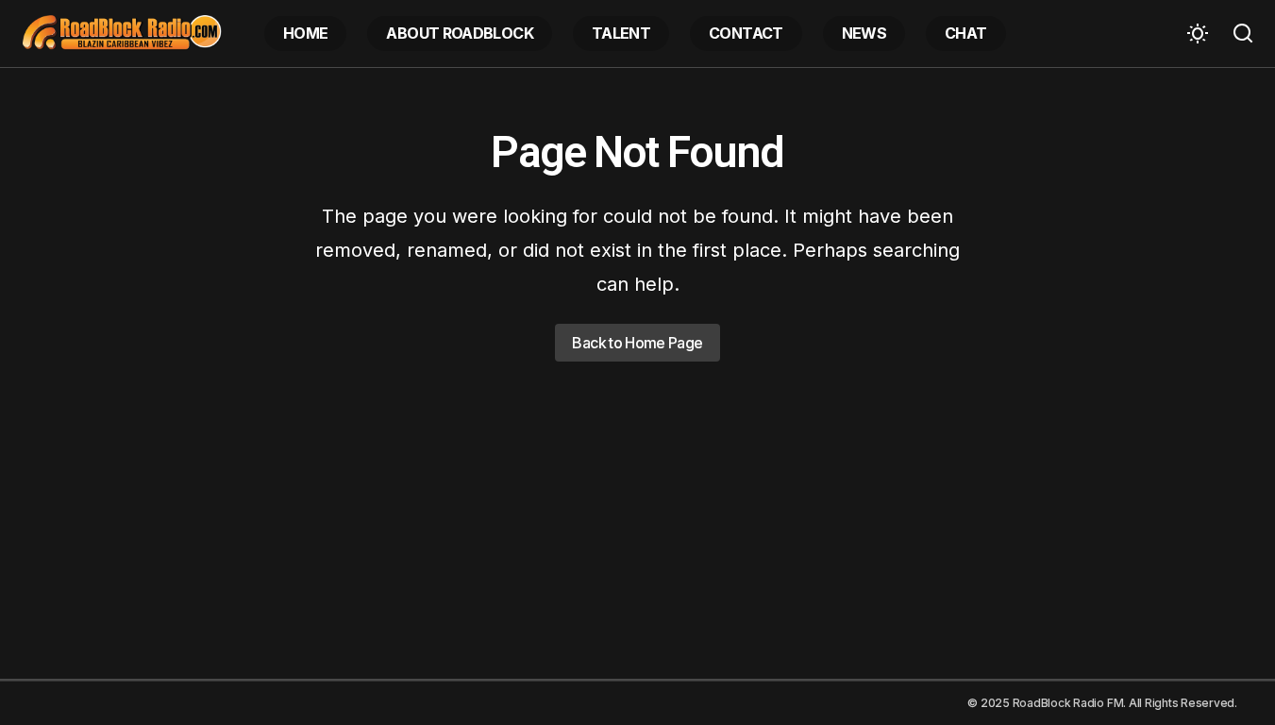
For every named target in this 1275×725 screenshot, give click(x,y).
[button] (1197, 33)
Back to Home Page (637, 342)
